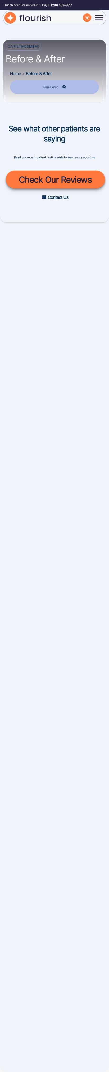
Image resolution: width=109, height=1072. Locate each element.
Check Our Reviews (55, 179)
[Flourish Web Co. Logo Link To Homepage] (28, 17)
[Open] (99, 17)
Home (15, 73)
